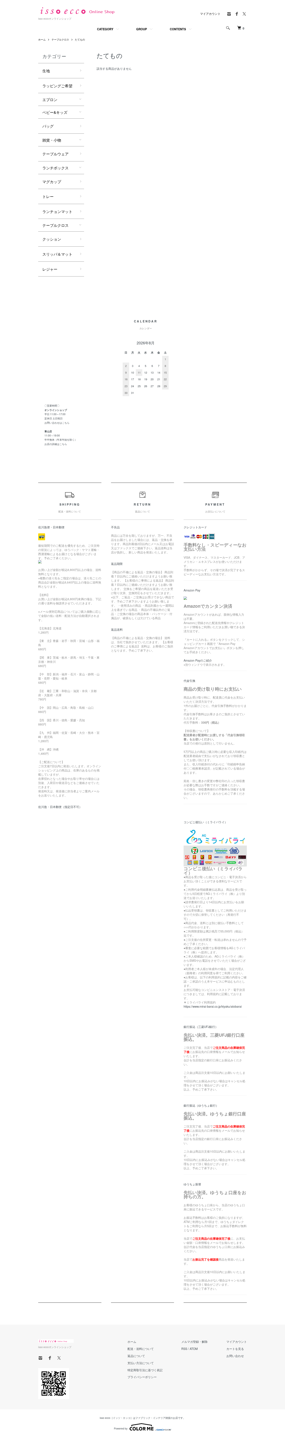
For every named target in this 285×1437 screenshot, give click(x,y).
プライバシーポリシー (142, 1377)
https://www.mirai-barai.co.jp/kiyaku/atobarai (213, 1006)
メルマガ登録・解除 (194, 1341)
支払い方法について (140, 1363)
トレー (48, 196)
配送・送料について (140, 1349)
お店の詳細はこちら (55, 444)
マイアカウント (210, 13)
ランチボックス (55, 167)
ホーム (42, 39)
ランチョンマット (57, 211)
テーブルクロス (60, 39)
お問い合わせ (235, 1356)
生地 (46, 70)
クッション (51, 239)
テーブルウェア (55, 153)
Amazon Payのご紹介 (198, 660)
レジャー (49, 269)
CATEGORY (105, 29)
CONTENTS (178, 29)
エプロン (49, 99)
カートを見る (235, 1349)
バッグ (48, 126)
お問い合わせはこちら (56, 422)
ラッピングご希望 (57, 85)
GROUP (141, 29)
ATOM (194, 1349)
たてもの (80, 39)
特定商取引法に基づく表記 (145, 1370)
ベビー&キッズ (54, 112)
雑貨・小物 (51, 140)
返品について (136, 1356)
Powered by (120, 1428)
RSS (184, 1349)
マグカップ (51, 181)
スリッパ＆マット (57, 254)
